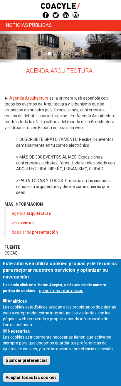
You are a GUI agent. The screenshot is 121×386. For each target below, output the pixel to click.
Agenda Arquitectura (28, 98)
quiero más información (61, 290)
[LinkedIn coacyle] (66, 14)
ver (23, 222)
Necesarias (19, 331)
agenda (31, 213)
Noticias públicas (29, 25)
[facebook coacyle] (46, 14)
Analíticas (17, 301)
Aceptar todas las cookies (31, 377)
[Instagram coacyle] (76, 14)
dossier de (35, 232)
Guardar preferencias (27, 360)
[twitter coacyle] (56, 14)
